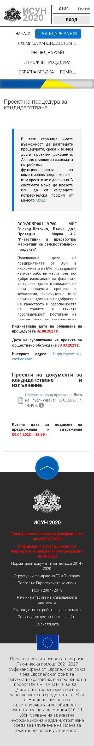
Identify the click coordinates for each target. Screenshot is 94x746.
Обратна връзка (36, 72)
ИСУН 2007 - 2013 (47, 590)
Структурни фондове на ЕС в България (47, 576)
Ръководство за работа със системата (47, 610)
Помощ (68, 72)
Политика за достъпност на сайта (47, 617)
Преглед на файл (47, 52)
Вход (72, 19)
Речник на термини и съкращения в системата (47, 600)
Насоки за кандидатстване (48, 395)
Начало (23, 33)
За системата (47, 624)
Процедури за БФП (58, 33)
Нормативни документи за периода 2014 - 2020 (47, 566)
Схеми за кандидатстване (47, 43)
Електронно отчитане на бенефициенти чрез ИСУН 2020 (47, 536)
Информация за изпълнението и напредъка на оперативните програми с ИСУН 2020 (47, 551)
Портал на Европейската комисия (47, 583)
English (84, 9)
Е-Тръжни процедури (47, 62)
